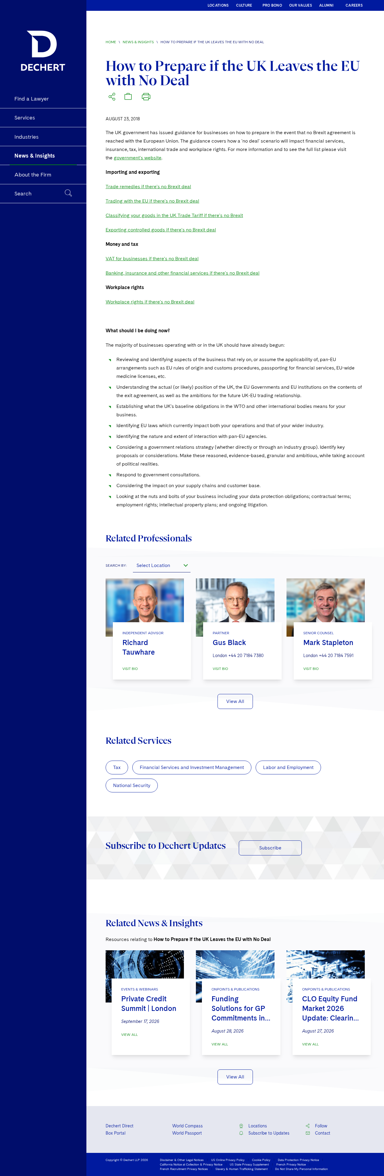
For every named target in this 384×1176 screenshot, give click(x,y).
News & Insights (138, 42)
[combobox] (161, 565)
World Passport (187, 1133)
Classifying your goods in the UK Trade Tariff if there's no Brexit (174, 215)
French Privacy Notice (291, 1164)
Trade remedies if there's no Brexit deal (148, 186)
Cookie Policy (261, 1160)
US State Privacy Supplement (249, 1164)
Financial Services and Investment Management (192, 767)
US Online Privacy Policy (227, 1160)
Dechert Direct (120, 1125)
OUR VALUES (300, 5)
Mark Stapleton (328, 642)
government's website (137, 158)
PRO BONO (272, 5)
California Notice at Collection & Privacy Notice (191, 1164)
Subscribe (270, 848)
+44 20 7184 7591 (336, 655)
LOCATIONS (218, 5)
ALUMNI (326, 5)
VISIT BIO (130, 669)
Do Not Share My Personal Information (301, 1169)
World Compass (187, 1125)
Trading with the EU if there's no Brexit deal (152, 201)
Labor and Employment (288, 767)
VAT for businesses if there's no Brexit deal (152, 258)
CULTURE (244, 5)
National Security (131, 785)
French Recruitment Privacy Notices (184, 1169)
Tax (117, 767)
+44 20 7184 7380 (246, 655)
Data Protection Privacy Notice (298, 1160)
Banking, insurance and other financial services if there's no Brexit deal (183, 273)
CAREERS (354, 5)
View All (235, 701)
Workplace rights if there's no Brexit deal (150, 302)
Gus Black (229, 642)
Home (111, 42)
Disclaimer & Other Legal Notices (182, 1160)
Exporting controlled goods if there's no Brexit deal (161, 230)
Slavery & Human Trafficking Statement (241, 1169)
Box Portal (115, 1133)
